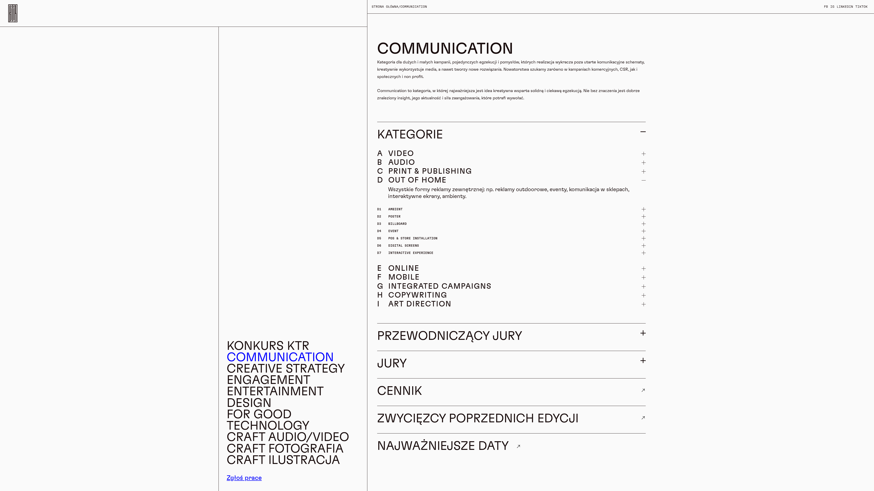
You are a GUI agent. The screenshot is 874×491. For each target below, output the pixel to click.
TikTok (861, 6)
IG (832, 6)
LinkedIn (845, 6)
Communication (413, 6)
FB (826, 6)
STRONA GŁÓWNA (385, 6)
